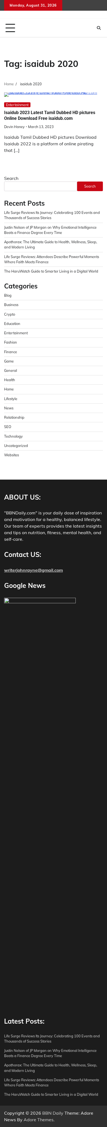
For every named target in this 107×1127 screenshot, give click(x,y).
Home (9, 389)
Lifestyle (10, 399)
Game (9, 361)
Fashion (10, 342)
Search (11, 178)
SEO (7, 426)
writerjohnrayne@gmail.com (33, 570)
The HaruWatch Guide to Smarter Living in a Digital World (51, 271)
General (10, 370)
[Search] (99, 28)
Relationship (14, 417)
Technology (13, 436)
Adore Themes (39, 1119)
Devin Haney (14, 126)
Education (12, 323)
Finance (10, 352)
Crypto (9, 314)
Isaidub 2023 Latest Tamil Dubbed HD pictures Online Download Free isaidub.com (49, 115)
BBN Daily (52, 1113)
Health (9, 380)
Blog (8, 295)
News (8, 408)
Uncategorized (16, 445)
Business (11, 304)
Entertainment (17, 105)
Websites (11, 455)
